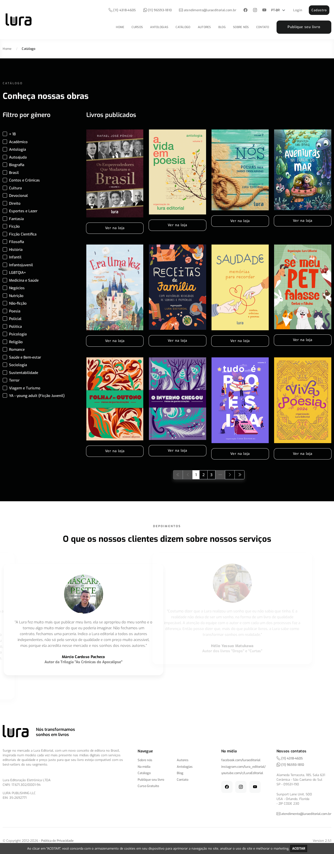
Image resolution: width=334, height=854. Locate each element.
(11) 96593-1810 (159, 10)
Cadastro (319, 10)
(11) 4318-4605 (124, 10)
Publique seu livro (304, 27)
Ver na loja (115, 228)
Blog (222, 27)
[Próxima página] (230, 474)
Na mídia (144, 767)
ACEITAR (298, 848)
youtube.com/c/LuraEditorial (242, 773)
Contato (262, 27)
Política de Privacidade (57, 841)
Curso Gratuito (148, 786)
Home (120, 27)
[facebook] (245, 10)
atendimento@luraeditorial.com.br (210, 10)
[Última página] (239, 474)
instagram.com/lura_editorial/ (243, 767)
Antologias (159, 27)
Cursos (137, 27)
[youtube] (264, 10)
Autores (204, 27)
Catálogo (183, 27)
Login (297, 10)
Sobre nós (241, 27)
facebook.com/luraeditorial (240, 760)
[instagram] (255, 10)
